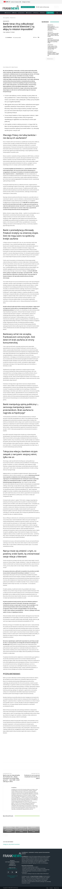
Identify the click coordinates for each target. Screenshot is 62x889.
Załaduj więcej (50, 58)
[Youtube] (16, 872)
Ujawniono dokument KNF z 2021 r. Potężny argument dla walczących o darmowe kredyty (21, 830)
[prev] (55, 7)
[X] (12, 872)
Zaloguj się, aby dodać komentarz (11, 844)
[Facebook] (8, 872)
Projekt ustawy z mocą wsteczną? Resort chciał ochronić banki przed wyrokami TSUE (52, 47)
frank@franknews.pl (12, 868)
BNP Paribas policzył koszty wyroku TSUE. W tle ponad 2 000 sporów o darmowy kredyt (33, 830)
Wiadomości (13, 17)
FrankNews (9, 37)
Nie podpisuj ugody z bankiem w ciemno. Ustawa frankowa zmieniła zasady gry (53, 54)
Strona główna (6, 17)
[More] (51, 766)
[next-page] (6, 835)
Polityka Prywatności (12, 876)
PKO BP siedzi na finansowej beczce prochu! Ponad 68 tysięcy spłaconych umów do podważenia (9, 829)
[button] (57, 12)
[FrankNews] (4, 37)
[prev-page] (4, 835)
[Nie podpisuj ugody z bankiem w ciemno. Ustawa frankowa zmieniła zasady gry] (44, 53)
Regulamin (12, 877)
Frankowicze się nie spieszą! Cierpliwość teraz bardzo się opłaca (32, 776)
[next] (58, 7)
